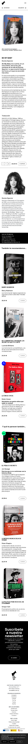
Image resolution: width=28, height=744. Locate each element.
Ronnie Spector (7, 61)
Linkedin (14, 698)
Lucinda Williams (8, 346)
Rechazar (4, 741)
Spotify (14, 703)
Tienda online (14, 710)
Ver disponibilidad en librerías (10, 242)
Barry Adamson (7, 290)
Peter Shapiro (7, 543)
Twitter (14, 702)
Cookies (14, 723)
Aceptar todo (12, 741)
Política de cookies (14, 725)
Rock (20, 50)
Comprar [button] (22, 300)
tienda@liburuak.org (14, 690)
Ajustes (19, 741)
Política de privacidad (14, 722)
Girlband (16, 50)
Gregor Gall (6, 607)
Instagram (14, 695)
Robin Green (6, 399)
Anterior (6, 7)
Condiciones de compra (14, 727)
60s (3, 49)
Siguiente (21, 7)
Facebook (14, 697)
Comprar (22, 163)
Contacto (14, 715)
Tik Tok (14, 700)
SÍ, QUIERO (14, 657)
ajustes (12, 739)
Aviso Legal (14, 720)
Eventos (14, 712)
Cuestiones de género (10, 49)
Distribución (14, 708)
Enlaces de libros (14, 713)
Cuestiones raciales (7, 50)
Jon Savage (6, 469)
